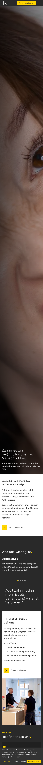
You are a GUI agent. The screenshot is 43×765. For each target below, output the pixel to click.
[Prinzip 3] (20, 580)
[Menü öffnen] (40, 3)
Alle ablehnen (20, 761)
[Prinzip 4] (22, 580)
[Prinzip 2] (18, 580)
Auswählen (6, 761)
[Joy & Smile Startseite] (4, 3)
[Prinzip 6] (25, 580)
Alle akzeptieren (34, 761)
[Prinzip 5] (24, 580)
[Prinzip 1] (17, 580)
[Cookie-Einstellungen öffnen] (4, 747)
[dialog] (21, 756)
